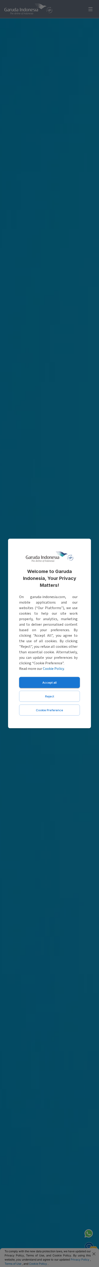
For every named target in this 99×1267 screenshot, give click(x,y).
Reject (49, 696)
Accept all (49, 682)
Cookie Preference (49, 710)
